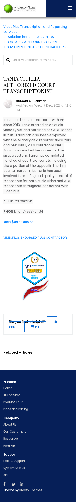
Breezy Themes (30, 490)
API (5, 475)
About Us (9, 424)
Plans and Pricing (15, 409)
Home (7, 388)
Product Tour (13, 402)
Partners (9, 445)
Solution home (20, 36)
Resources (11, 438)
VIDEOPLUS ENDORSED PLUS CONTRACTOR (35, 237)
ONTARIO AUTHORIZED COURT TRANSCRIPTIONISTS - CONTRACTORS (34, 44)
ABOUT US (45, 36)
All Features (11, 395)
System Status (14, 468)
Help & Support (14, 461)
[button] (70, 9)
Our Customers (14, 431)
